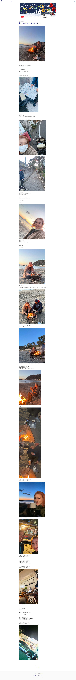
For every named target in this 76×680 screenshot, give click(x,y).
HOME (35, 675)
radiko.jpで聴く (39, 675)
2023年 (39, 667)
